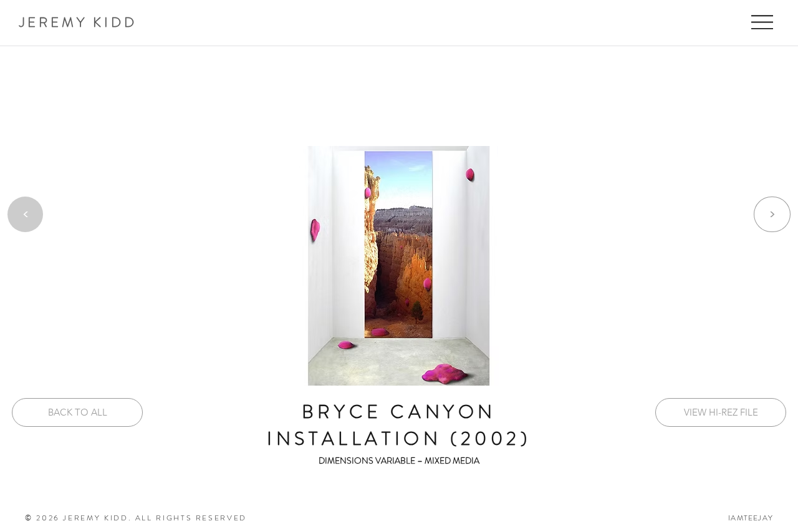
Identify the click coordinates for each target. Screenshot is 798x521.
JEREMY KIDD (78, 22)
